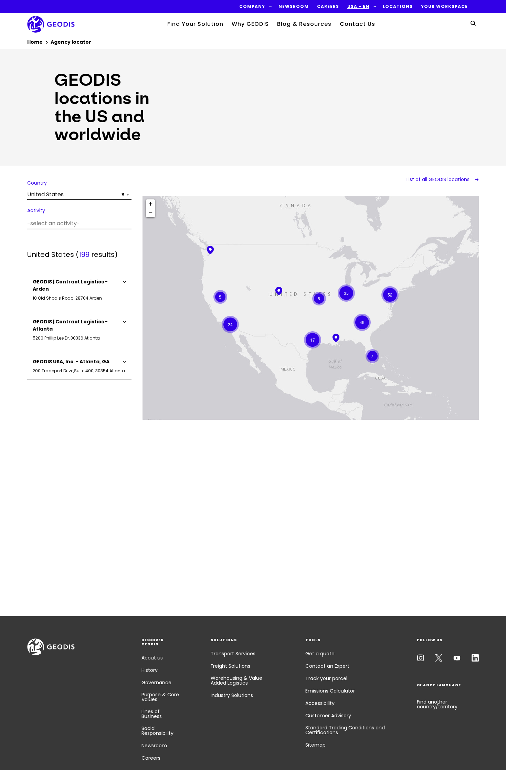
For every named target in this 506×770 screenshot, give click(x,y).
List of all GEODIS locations (439, 179)
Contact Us (357, 24)
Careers (150, 758)
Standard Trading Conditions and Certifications (345, 730)
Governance (156, 682)
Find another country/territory (437, 704)
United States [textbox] (76, 194)
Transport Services (233, 653)
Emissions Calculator (330, 690)
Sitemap (315, 744)
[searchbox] (78, 223)
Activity (36, 210)
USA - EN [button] (358, 6)
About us (152, 657)
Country (37, 182)
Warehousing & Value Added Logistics (236, 680)
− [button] (150, 212)
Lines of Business (151, 714)
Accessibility (320, 703)
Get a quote (320, 653)
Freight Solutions (230, 666)
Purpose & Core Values (160, 697)
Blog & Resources (304, 24)
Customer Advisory (328, 715)
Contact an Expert (327, 666)
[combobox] (79, 194)
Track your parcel (326, 678)
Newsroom (154, 745)
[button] (252, 6)
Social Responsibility (157, 731)
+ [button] (150, 203)
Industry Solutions (232, 695)
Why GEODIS (250, 24)
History (149, 670)
